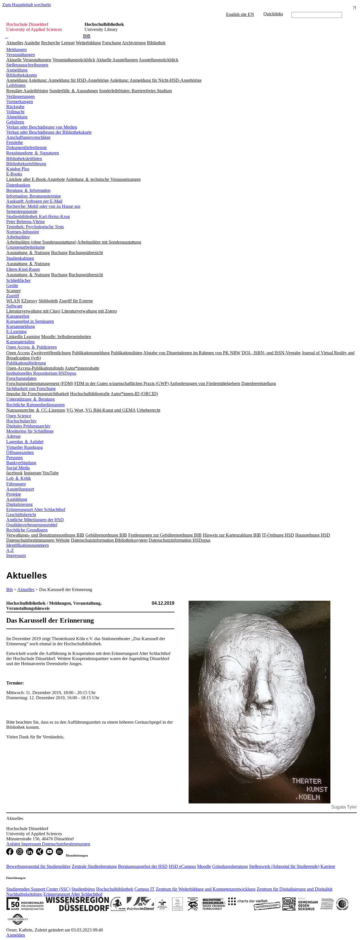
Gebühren (15, 122)
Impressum (16, 555)
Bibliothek (156, 42)
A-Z (10, 550)
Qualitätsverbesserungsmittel (31, 524)
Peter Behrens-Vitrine (25, 221)
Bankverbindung (21, 462)
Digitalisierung (19, 504)
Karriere (327, 866)
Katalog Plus (17, 168)
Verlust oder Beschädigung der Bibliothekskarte (49, 132)
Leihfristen (16, 85)
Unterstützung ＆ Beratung (30, 399)
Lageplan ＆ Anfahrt (24, 441)
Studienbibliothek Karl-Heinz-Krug (38, 216)
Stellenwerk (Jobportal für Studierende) (284, 866)
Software (14, 305)
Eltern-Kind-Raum (23, 269)
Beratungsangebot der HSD (143, 866)
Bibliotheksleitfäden (24, 158)
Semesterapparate (21, 211)
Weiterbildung (88, 42)
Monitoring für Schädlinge (30, 431)
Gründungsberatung (230, 866)
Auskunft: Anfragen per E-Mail (34, 201)
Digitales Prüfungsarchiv (28, 426)
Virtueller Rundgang (24, 447)
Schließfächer (18, 280)
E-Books (14, 173)
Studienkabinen (20, 258)
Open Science (18, 415)
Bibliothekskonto (21, 75)
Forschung (111, 42)
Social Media (18, 467)
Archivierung (134, 42)
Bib (9, 589)
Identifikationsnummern (27, 545)
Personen (14, 457)
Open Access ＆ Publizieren (31, 347)
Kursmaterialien (20, 341)
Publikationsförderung (26, 363)
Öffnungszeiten (20, 452)
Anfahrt (13, 843)
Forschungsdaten (21, 378)
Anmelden (15, 935)
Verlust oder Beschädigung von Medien (41, 127)
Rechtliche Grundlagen (27, 529)
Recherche (50, 42)
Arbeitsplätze (18, 237)
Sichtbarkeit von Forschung (31, 388)
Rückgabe (15, 106)
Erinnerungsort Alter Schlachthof (35, 509)
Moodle (204, 866)
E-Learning (16, 331)
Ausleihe (32, 42)
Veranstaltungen (20, 54)
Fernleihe (14, 142)
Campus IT (144, 889)
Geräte (12, 285)
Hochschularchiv (21, 420)
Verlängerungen (20, 96)
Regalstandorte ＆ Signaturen (32, 152)
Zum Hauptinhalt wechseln (26, 4)
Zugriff (12, 295)
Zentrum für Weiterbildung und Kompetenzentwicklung (206, 889)
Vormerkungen (19, 101)
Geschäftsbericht (21, 514)
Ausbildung (16, 499)
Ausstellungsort (20, 489)
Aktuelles (14, 42)
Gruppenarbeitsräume (25, 247)
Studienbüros (83, 889)
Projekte (13, 494)
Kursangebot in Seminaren (30, 321)
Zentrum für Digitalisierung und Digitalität (294, 889)
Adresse (13, 436)
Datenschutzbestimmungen (66, 843)
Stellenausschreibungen (27, 64)
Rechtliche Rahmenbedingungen (35, 404)
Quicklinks (273, 13)
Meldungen (16, 49)
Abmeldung (17, 116)
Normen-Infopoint (22, 231)
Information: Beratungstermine (33, 196)
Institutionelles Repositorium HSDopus (41, 373)
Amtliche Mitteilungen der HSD (35, 519)
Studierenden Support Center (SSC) (38, 889)
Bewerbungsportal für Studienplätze (38, 866)
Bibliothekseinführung (26, 163)
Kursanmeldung (20, 326)
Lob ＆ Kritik (18, 478)
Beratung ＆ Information (28, 190)
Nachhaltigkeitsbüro (24, 894)
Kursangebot (17, 316)
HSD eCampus (182, 866)
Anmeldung (17, 70)
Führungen (16, 483)
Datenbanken (18, 185)
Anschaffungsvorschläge (28, 137)
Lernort (68, 42)
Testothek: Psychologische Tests (35, 226)
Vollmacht (15, 111)
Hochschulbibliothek (114, 889)
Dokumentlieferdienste (26, 147)
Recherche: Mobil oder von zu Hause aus (43, 206)
